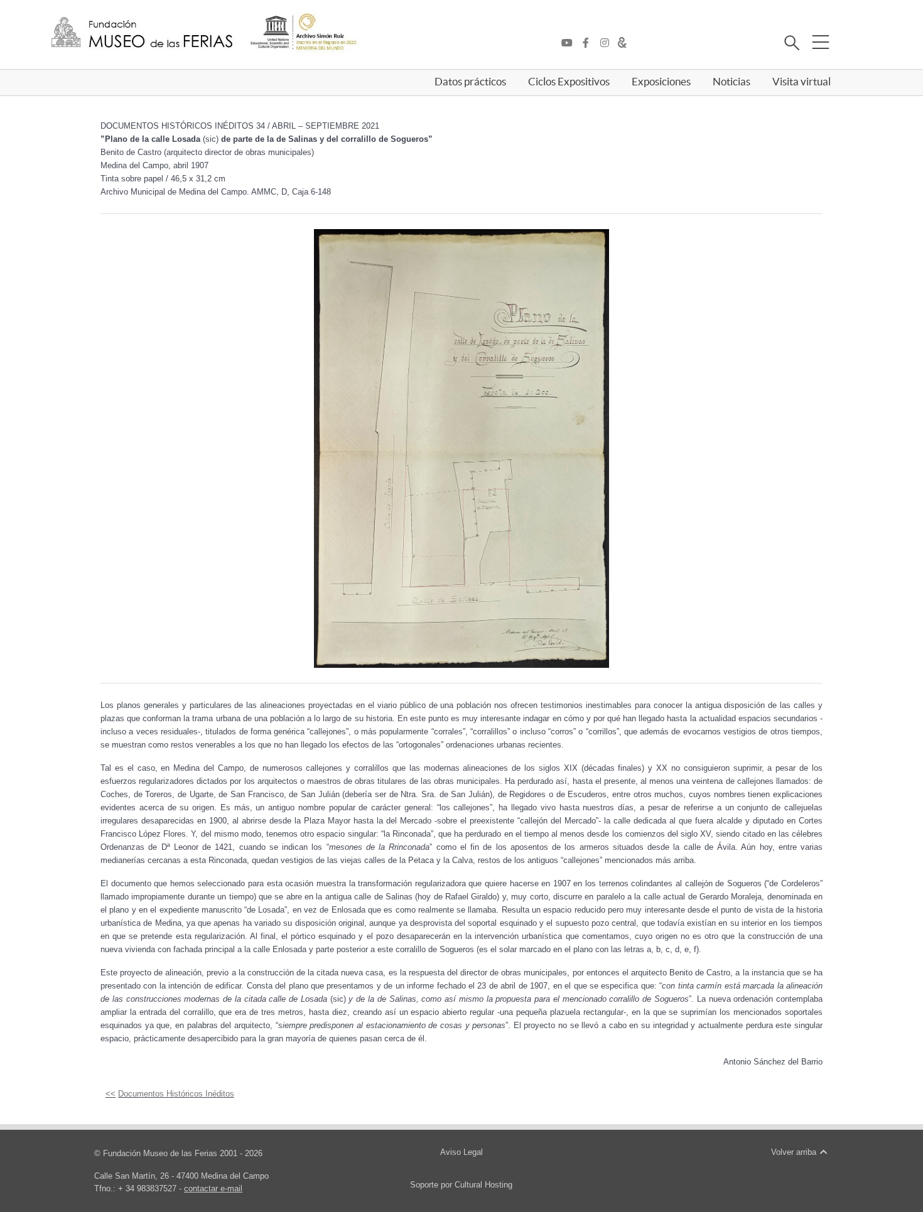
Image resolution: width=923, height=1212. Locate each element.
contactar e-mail (213, 1188)
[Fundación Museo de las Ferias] (141, 33)
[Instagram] (607, 43)
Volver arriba (795, 1152)
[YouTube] (570, 43)
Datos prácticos (470, 81)
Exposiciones (661, 81)
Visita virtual (801, 81)
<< (110, 1093)
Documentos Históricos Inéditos (176, 1093)
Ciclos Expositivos (569, 81)
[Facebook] (589, 43)
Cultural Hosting (483, 1184)
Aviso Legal (461, 1152)
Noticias (731, 81)
